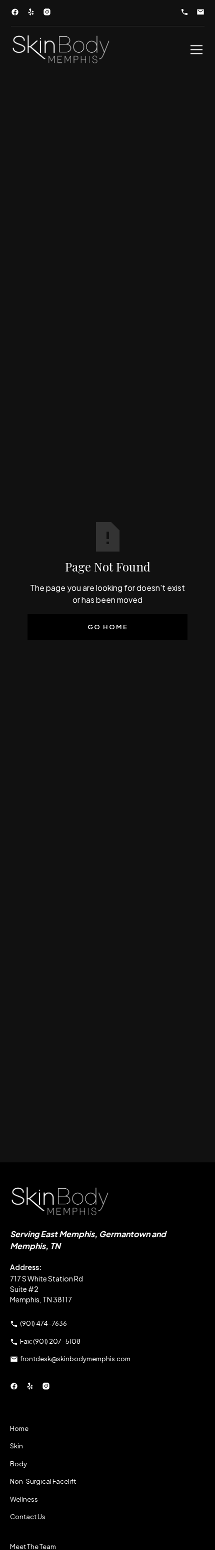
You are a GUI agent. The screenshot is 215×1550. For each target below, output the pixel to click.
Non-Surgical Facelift (43, 1481)
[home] (61, 49)
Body (18, 1464)
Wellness (24, 1499)
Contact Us (28, 1517)
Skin (16, 1446)
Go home (108, 627)
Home (19, 1428)
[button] (194, 50)
